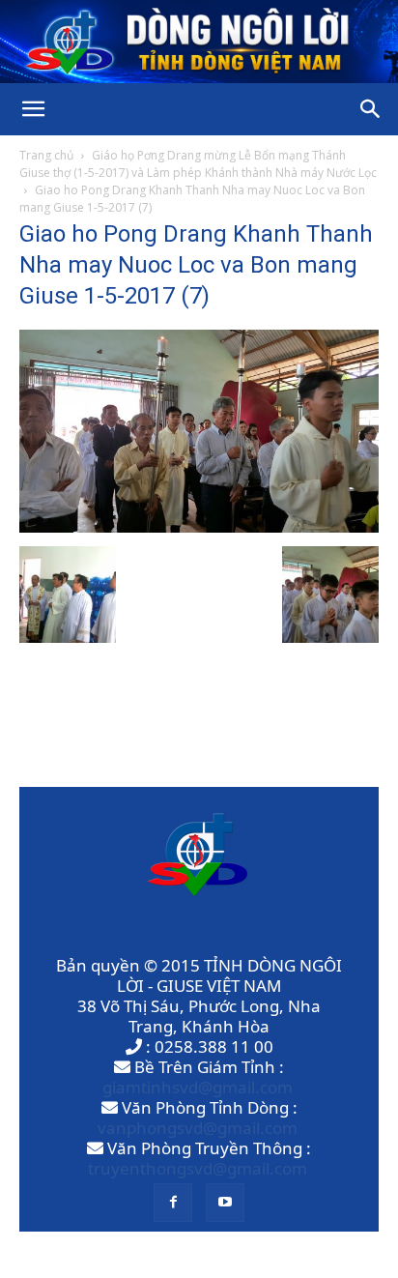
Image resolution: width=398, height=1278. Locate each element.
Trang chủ (46, 155)
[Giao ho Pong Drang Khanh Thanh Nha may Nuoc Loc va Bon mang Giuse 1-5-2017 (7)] (199, 526)
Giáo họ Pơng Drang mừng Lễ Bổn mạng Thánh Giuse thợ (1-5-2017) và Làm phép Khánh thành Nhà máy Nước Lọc (198, 164)
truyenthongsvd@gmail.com (197, 1168)
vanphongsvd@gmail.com (198, 1128)
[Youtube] (225, 1202)
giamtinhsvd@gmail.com (197, 1087)
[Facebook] (173, 1202)
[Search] (371, 109)
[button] (33, 109)
